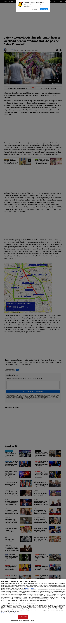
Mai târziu (34, 9)
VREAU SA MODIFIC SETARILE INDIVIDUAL (22, 620)
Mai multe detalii (29, 588)
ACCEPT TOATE (23, 616)
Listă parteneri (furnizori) (8, 612)
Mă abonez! (44, 9)
